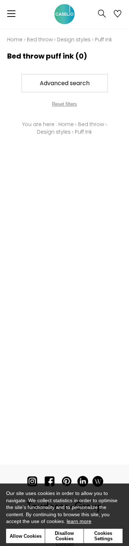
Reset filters (64, 104)
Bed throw (40, 39)
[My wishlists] (117, 14)
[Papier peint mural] (97, 483)
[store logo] (64, 14)
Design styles (74, 39)
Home (15, 39)
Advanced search (65, 83)
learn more (79, 521)
